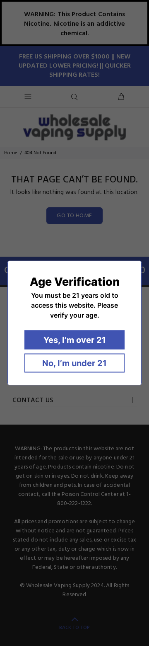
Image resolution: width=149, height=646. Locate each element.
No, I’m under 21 (74, 363)
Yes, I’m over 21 (74, 340)
